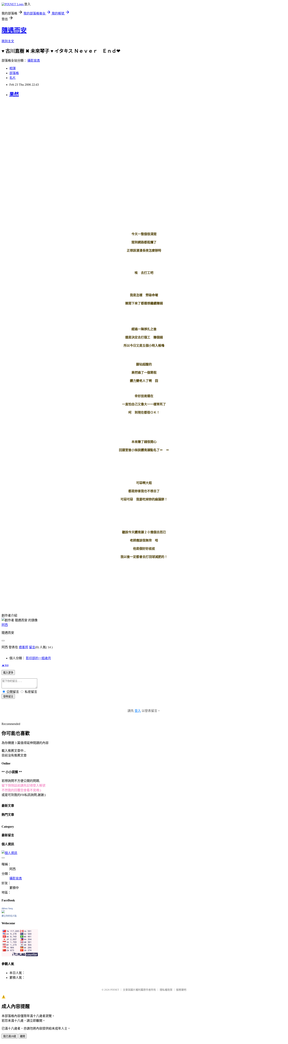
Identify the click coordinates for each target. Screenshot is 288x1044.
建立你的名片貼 (9, 916)
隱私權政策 (166, 989)
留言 (32, 647)
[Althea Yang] (3, 912)
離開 (22, 1036)
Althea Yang (7, 908)
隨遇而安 (14, 30)
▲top (5, 665)
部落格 (14, 73)
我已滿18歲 (9, 1036)
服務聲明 (181, 989)
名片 (12, 77)
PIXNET (114, 989)
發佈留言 (8, 696)
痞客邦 (23, 647)
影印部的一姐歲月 (38, 658)
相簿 (12, 68)
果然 (14, 94)
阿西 (5, 625)
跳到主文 (8, 41)
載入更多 (8, 672)
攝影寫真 (33, 60)
